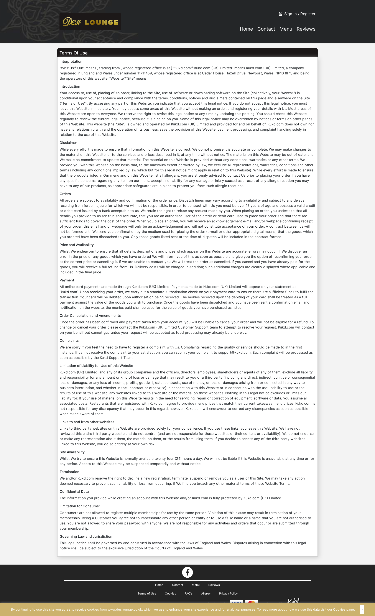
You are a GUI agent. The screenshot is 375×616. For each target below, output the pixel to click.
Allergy (206, 593)
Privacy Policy (228, 593)
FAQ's (188, 593)
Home (246, 29)
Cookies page (343, 609)
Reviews (306, 29)
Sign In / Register (300, 13)
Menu (286, 29)
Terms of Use (147, 593)
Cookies (170, 593)
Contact (266, 29)
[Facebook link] (187, 572)
